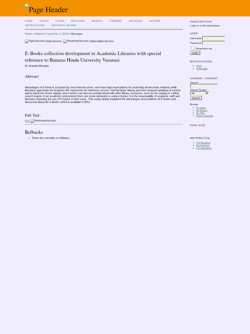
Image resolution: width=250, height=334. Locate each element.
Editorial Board (64, 25)
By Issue (201, 107)
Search (97, 21)
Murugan (77, 33)
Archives (136, 21)
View (199, 66)
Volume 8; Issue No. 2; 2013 (51, 33)
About (44, 21)
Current (115, 21)
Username (196, 38)
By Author (201, 110)
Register (78, 21)
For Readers (203, 142)
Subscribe (202, 68)
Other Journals (204, 115)
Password (195, 43)
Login (60, 21)
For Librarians (204, 148)
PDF (27, 121)
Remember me (204, 48)
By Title (200, 113)
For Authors (202, 145)
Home (29, 21)
